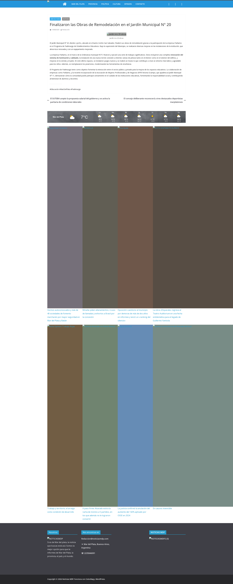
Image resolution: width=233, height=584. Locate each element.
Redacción (66, 30)
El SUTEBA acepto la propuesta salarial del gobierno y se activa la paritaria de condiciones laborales (80, 100)
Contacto (140, 4)
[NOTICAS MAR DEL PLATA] (55, 538)
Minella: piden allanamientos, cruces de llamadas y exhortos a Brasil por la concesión (99, 313)
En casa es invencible (162, 508)
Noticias (66, 19)
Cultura (116, 4)
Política (105, 4)
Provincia (92, 4)
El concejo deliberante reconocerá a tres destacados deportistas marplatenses (153, 100)
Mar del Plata (77, 4)
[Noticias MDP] (65, 4)
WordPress (100, 579)
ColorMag (90, 579)
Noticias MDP (67, 579)
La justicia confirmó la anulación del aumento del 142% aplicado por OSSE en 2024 (134, 512)
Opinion (128, 4)
